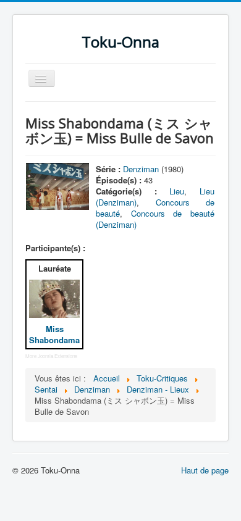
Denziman (141, 169)
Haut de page (205, 470)
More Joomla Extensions (51, 355)
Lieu (176, 191)
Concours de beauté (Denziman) (155, 218)
